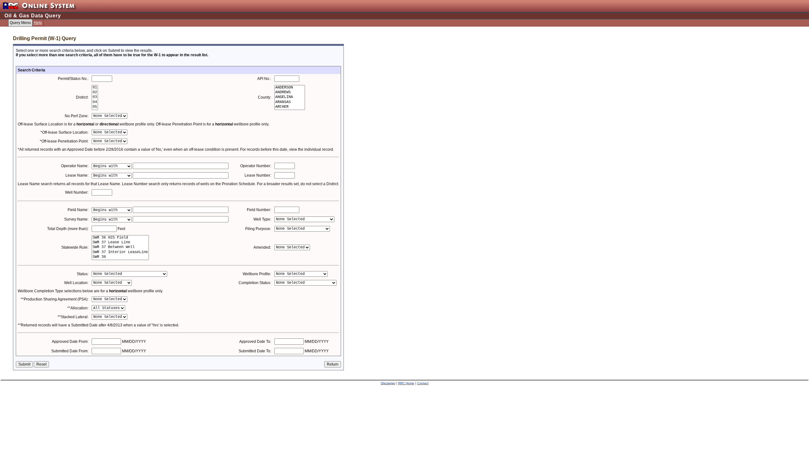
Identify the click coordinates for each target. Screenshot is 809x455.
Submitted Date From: (69, 351)
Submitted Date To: (255, 351)
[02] (95, 92)
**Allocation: (77, 308)
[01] (95, 87)
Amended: (262, 247)
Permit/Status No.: (73, 78)
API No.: (264, 78)
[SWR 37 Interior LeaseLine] (120, 252)
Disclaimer (388, 383)
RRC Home (406, 383)
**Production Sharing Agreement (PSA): (54, 299)
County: (264, 97)
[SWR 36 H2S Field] (120, 237)
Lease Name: (76, 175)
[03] (95, 97)
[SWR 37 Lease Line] (120, 242)
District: (82, 97)
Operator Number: (255, 166)
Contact (423, 383)
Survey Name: (76, 219)
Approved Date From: (70, 341)
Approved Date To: (255, 341)
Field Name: (78, 210)
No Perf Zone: (76, 116)
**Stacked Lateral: (73, 317)
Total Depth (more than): (67, 229)
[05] (95, 107)
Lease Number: (258, 175)
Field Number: (259, 210)
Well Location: (76, 283)
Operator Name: (74, 166)
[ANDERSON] (290, 87)
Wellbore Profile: (257, 274)
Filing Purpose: (258, 229)
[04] (95, 102)
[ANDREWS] (290, 92)
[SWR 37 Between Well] (120, 247)
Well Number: (76, 192)
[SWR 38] (120, 257)
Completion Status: (255, 283)
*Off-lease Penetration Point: (64, 141)
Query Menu (20, 23)
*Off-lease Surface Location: (64, 132)
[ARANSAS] (290, 102)
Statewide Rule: (74, 247)
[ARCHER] (290, 107)
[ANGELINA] (290, 97)
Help (38, 23)
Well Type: (262, 219)
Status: (82, 274)
